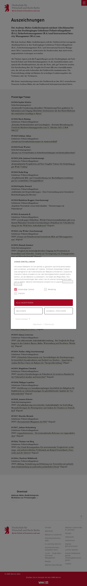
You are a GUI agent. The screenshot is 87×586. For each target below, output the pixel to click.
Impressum (37, 324)
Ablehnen (21, 311)
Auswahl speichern (56, 311)
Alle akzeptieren (24, 302)
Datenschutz (49, 324)
